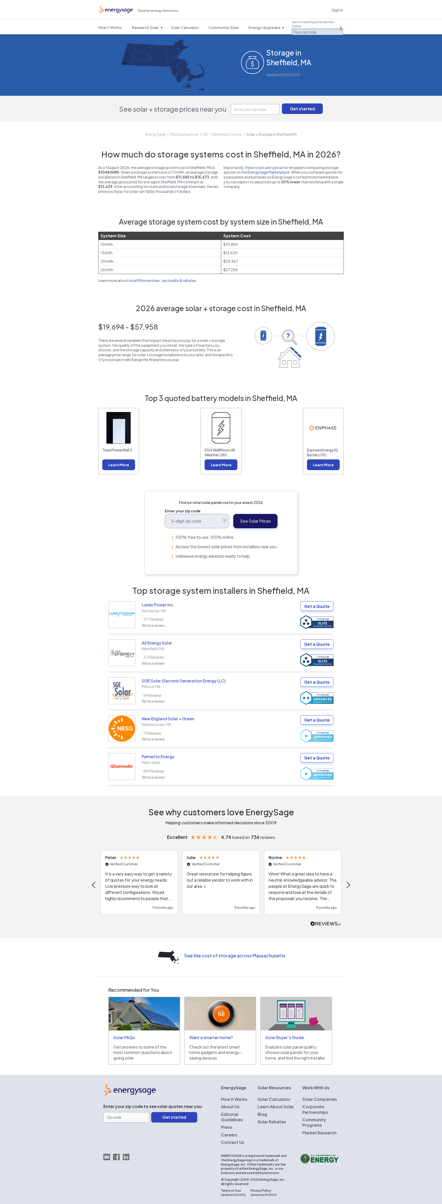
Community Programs (314, 1122)
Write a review (153, 625)
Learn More (118, 464)
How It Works (234, 1099)
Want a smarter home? (211, 1037)
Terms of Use (231, 1190)
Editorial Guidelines (232, 1117)
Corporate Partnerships (315, 1109)
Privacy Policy (260, 1190)
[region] (221, 885)
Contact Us (232, 1142)
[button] (94, 885)
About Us (230, 1106)
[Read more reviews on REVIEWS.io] (325, 924)
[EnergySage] (129, 1094)
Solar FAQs (124, 1037)
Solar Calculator (274, 1099)
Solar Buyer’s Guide (284, 1037)
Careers (229, 1134)
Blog (262, 1114)
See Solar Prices (255, 521)
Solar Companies (319, 1099)
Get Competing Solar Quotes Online (313, 24)
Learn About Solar (276, 1106)
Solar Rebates (272, 1121)
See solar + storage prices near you (172, 109)
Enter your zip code (183, 511)
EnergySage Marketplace (269, 172)
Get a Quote (317, 606)
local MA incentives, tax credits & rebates (162, 280)
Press (226, 1127)
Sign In (337, 9)
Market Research (319, 1132)
